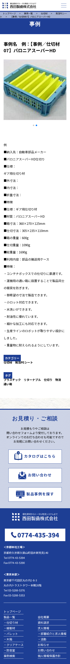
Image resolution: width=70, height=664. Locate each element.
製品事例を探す (40, 494)
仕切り (48, 380)
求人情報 (43, 628)
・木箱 (8, 639)
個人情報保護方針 (49, 656)
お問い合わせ (40, 474)
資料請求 (43, 622)
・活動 (42, 639)
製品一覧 (9, 617)
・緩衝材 (9, 628)
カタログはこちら (40, 456)
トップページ (12, 611)
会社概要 (43, 617)
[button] (33, 125)
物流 (58, 380)
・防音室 (9, 650)
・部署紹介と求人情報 (52, 633)
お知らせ (43, 645)
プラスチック (12, 380)
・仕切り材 (11, 622)
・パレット (11, 633)
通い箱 (8, 384)
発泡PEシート (24, 362)
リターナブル (32, 380)
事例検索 (9, 656)
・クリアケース (14, 645)
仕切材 (8, 362)
